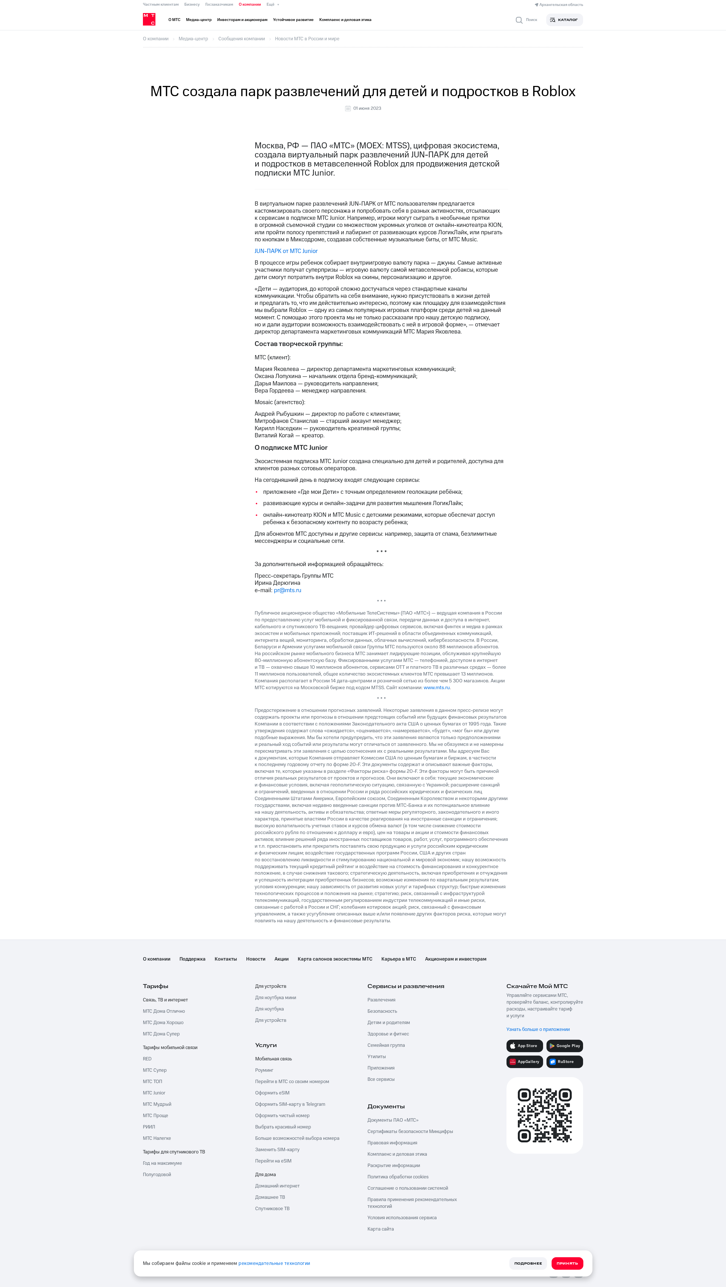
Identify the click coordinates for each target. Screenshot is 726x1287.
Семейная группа (386, 1045)
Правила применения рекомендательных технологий (412, 1203)
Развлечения (381, 1000)
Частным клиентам (161, 4)
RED (147, 1059)
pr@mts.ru (287, 590)
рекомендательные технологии (274, 1263)
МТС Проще (155, 1115)
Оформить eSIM (272, 1093)
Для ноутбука (269, 1009)
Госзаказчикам (219, 4)
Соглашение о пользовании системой (408, 1188)
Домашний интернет (277, 1186)
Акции (282, 959)
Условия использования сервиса (402, 1217)
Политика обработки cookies (398, 1177)
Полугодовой (157, 1174)
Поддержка (193, 959)
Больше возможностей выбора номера (297, 1138)
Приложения (381, 1068)
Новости (255, 959)
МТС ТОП (152, 1081)
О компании (250, 4)
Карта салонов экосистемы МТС (335, 959)
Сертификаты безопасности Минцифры (410, 1131)
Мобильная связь (273, 1059)
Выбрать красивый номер (283, 1127)
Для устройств (270, 986)
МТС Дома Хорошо (163, 1022)
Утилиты (377, 1056)
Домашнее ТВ (270, 1197)
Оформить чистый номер (282, 1115)
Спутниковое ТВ (272, 1208)
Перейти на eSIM (273, 1161)
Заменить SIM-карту (277, 1149)
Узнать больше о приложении (538, 1029)
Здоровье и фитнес (388, 1034)
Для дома (265, 1174)
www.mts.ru (437, 687)
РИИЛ (149, 1127)
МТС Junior (154, 1093)
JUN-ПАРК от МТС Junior (286, 251)
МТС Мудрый (157, 1104)
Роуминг (264, 1070)
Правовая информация (392, 1143)
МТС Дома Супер (161, 1034)
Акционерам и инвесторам (455, 959)
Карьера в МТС (398, 959)
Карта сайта (381, 1229)
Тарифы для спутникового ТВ (174, 1152)
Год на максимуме (162, 1163)
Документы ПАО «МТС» (393, 1120)
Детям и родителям (389, 1022)
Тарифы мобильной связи (170, 1047)
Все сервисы (381, 1079)
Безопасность (382, 1011)
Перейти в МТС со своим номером (292, 1081)
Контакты (226, 959)
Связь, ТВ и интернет (165, 1000)
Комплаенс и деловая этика (397, 1154)
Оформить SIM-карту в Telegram (290, 1104)
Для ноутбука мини (275, 997)
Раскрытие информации (394, 1165)
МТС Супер (155, 1070)
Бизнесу (192, 4)
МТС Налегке (157, 1138)
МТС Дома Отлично (164, 1011)
